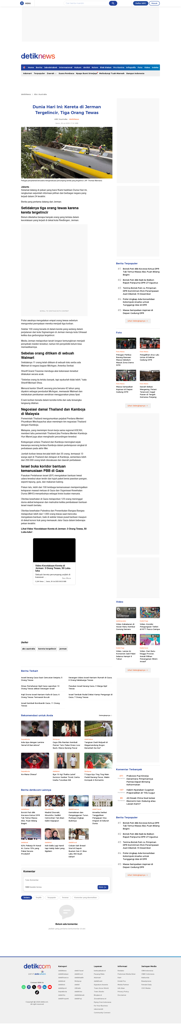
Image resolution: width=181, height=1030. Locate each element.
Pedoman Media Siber (126, 974)
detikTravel (79, 971)
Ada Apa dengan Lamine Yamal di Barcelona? (32, 743)
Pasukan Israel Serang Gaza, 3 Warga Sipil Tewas (88, 687)
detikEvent (98, 981)
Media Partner (123, 985)
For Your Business (101, 1006)
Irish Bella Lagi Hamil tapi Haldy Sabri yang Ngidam (54, 848)
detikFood (79, 974)
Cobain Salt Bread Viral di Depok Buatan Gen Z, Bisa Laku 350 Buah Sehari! (78, 851)
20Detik (78, 988)
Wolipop (78, 981)
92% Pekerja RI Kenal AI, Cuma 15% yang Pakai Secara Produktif (31, 849)
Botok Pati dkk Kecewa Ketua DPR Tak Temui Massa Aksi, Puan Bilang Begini (30, 818)
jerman (63, 649)
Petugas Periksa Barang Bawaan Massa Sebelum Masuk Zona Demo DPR (125, 360)
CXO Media (145, 988)
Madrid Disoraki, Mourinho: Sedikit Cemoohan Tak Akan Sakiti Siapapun (54, 816)
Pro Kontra (118, 67)
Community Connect (102, 1013)
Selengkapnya (105, 715)
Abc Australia (40, 94)
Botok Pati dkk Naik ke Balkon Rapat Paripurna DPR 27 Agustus (140, 281)
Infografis (131, 67)
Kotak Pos (122, 981)
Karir (119, 978)
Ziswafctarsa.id (100, 999)
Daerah (51, 73)
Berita (39, 67)
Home (31, 67)
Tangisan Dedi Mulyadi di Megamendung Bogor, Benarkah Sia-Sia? (96, 745)
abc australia (28, 649)
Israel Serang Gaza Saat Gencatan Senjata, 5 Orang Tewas (41, 678)
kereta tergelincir (47, 649)
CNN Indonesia (147, 971)
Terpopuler (39, 73)
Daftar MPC (140, 3)
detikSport (62, 988)
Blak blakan (105, 67)
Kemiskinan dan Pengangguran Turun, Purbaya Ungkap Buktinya (78, 816)
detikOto (61, 995)
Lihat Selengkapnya (136, 321)
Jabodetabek (50, 67)
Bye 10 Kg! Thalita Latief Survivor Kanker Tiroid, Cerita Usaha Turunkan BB (66, 777)
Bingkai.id (98, 995)
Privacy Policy (123, 992)
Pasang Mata (99, 974)
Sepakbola (62, 992)
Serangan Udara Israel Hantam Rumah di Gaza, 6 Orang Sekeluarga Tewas (90, 678)
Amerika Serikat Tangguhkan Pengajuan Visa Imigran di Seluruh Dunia (100, 818)
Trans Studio (99, 992)
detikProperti (63, 999)
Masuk (154, 3)
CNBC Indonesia (147, 974)
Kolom (95, 67)
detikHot (61, 985)
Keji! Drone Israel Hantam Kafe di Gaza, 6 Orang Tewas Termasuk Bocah (40, 695)
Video (147, 67)
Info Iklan (121, 988)
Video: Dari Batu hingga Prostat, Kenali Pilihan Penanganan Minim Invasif (149, 656)
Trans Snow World (101, 988)
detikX (86, 67)
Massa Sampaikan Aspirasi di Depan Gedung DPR (138, 311)
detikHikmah (79, 995)
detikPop (78, 999)
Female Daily (146, 985)
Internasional (65, 67)
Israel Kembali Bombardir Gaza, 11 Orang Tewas (40, 704)
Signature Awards (101, 985)
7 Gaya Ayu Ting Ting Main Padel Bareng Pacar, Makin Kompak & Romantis (96, 777)
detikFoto (78, 992)
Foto (140, 67)
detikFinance (63, 978)
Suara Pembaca (66, 73)
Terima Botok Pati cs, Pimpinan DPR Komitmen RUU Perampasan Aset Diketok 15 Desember (141, 291)
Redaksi (121, 971)
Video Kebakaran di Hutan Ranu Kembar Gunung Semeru (125, 626)
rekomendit (98, 1009)
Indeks (155, 67)
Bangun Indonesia (135, 73)
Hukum (77, 67)
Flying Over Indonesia (102, 1002)
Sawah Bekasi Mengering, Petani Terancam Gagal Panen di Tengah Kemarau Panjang (148, 392)
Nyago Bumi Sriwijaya (86, 73)
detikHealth (79, 978)
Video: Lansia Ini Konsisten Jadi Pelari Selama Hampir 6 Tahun (125, 655)
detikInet (61, 981)
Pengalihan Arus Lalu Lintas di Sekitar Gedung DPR (149, 357)
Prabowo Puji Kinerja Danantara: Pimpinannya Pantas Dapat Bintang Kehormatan (140, 780)
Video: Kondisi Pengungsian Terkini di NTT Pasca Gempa (150, 626)
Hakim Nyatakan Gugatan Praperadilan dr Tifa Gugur (141, 791)
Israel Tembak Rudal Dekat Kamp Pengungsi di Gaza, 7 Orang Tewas (90, 695)
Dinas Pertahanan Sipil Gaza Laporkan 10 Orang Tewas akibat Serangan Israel (40, 687)
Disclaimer (122, 995)
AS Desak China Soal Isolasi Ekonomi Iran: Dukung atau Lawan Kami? (141, 801)
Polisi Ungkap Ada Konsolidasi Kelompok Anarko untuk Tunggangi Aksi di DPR (139, 302)
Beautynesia (146, 981)
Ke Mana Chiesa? (29, 774)
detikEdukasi (63, 974)
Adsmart (27, 73)
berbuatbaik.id (100, 971)
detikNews (26, 94)
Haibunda (145, 978)
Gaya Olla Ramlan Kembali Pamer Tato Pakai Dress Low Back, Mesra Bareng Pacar (66, 745)
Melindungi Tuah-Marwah (111, 73)
